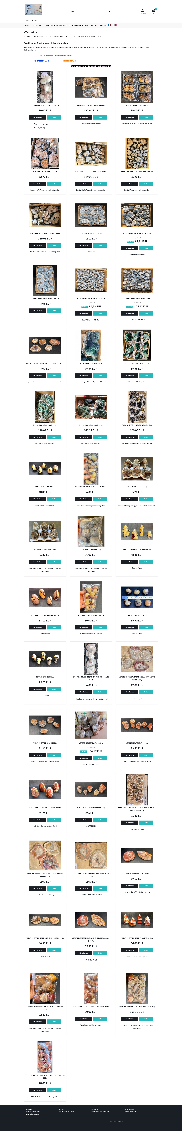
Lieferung (95, 1109)
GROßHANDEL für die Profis (78, 25)
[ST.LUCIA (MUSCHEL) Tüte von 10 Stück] (45, 102)
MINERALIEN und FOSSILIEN (55, 25)
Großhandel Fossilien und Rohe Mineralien (90, 36)
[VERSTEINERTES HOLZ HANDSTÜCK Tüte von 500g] (45, 1004)
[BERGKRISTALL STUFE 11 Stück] (45, 169)
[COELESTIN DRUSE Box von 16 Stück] (45, 295)
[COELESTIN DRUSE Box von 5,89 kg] (91, 295)
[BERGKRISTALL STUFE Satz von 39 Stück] (137, 169)
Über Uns (103, 25)
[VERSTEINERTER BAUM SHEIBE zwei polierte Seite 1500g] (91, 871)
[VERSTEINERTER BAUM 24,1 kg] (91, 740)
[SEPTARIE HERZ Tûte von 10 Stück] (91, 612)
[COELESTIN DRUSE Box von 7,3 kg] (137, 295)
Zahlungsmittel (129, 1109)
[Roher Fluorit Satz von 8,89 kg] (45, 422)
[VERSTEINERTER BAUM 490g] (137, 740)
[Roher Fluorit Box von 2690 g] (91, 360)
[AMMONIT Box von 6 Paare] (137, 102)
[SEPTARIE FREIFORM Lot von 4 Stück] (45, 612)
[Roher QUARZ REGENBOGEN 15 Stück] (137, 422)
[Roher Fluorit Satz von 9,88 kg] (91, 422)
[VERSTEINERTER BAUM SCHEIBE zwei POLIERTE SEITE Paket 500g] (137, 805)
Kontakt (94, 25)
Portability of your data (66, 1111)
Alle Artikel (27, 36)
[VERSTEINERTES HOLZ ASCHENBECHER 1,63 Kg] (45, 935)
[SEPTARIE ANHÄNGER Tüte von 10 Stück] (91, 484)
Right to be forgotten (33, 1114)
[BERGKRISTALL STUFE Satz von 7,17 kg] (45, 230)
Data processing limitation (100, 1111)
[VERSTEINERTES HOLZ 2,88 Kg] (137, 871)
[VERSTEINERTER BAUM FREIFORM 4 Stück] (45, 805)
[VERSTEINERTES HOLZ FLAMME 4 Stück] (137, 935)
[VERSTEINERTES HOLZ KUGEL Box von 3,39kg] (137, 1004)
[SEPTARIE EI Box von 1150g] (137, 484)
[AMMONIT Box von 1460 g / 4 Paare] (91, 102)
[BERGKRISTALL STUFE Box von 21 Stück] (91, 169)
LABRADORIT (37, 25)
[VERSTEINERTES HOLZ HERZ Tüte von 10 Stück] (91, 1004)
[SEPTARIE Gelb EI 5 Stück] (45, 484)
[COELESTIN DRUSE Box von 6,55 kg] (137, 230)
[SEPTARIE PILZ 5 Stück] (45, 674)
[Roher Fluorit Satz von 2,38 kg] (137, 360)
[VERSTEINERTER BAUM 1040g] (45, 740)
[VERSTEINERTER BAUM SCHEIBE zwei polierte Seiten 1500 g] (45, 871)
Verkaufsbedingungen (33, 1111)
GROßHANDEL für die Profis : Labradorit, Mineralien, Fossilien (53, 36)
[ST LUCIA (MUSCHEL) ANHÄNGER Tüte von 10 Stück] (91, 674)
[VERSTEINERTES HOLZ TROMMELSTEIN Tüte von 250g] (45, 1072)
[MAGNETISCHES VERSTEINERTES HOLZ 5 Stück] (45, 360)
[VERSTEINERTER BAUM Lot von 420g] (91, 805)
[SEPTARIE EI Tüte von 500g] (91, 547)
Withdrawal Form (130, 1111)
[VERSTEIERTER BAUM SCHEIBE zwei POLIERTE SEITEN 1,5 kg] (137, 674)
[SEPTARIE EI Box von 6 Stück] (45, 547)
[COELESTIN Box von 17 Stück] (91, 230)
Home (27, 25)
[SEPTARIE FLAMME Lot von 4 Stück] (137, 547)
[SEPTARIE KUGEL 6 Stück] (137, 612)
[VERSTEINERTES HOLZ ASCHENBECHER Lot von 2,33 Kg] (91, 935)
